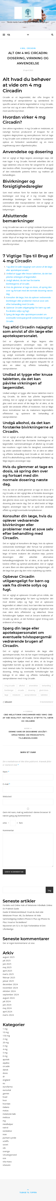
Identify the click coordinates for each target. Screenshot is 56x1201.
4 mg (22, 48)
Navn (6, 771)
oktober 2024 (9, 991)
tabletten (44, 695)
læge (6, 695)
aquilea (6, 1062)
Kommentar (8, 830)
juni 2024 (7, 1004)
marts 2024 (8, 1015)
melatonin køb (9, 1114)
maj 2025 (7, 967)
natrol (5, 1127)
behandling (46, 685)
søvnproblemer (30, 695)
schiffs (6, 1141)
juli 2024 (7, 1001)
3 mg (5, 1045)
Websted (7, 796)
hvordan (6, 1103)
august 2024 (9, 998)
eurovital (7, 1090)
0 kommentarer (46, 702)
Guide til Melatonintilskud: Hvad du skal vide (23, 912)
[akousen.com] (28, 13)
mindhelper (8, 1124)
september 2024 (11, 994)
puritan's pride (9, 1137)
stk (4, 1148)
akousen (8, 702)
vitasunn (6, 1165)
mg (4, 1120)
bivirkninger (9, 690)
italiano (6, 1107)
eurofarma (8, 1086)
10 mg (6, 1032)
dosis (5, 1073)
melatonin (16, 695)
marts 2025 (8, 974)
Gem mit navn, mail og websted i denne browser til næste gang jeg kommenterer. (26, 814)
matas (6, 1110)
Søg (49, 890)
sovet (5, 1144)
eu (4, 1083)
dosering (31, 690)
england (6, 1079)
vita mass (7, 1161)
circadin (31, 48)
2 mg (5, 1039)
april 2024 (7, 1011)
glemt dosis (43, 690)
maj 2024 (7, 1008)
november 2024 (10, 987)
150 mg (6, 1035)
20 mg (6, 1042)
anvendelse (33, 685)
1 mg (5, 1028)
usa (4, 1158)
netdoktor (7, 1131)
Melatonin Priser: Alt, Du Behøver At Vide (22, 915)
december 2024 (10, 984)
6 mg (5, 1056)
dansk (5, 1069)
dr (4, 1076)
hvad (5, 1096)
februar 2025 (9, 977)
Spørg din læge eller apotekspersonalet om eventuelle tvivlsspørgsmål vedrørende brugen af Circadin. (29, 318)
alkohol (22, 685)
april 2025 (7, 970)
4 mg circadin (9, 685)
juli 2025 (7, 960)
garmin (6, 1093)
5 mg (5, 1052)
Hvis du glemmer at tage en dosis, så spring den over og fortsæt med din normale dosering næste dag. (29, 290)
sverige (6, 1151)
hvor (5, 1100)
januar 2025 (8, 981)
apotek (6, 1059)
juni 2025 (7, 963)
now (5, 1134)
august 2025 (9, 957)
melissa (6, 1117)
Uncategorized (10, 1154)
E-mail (6, 784)
